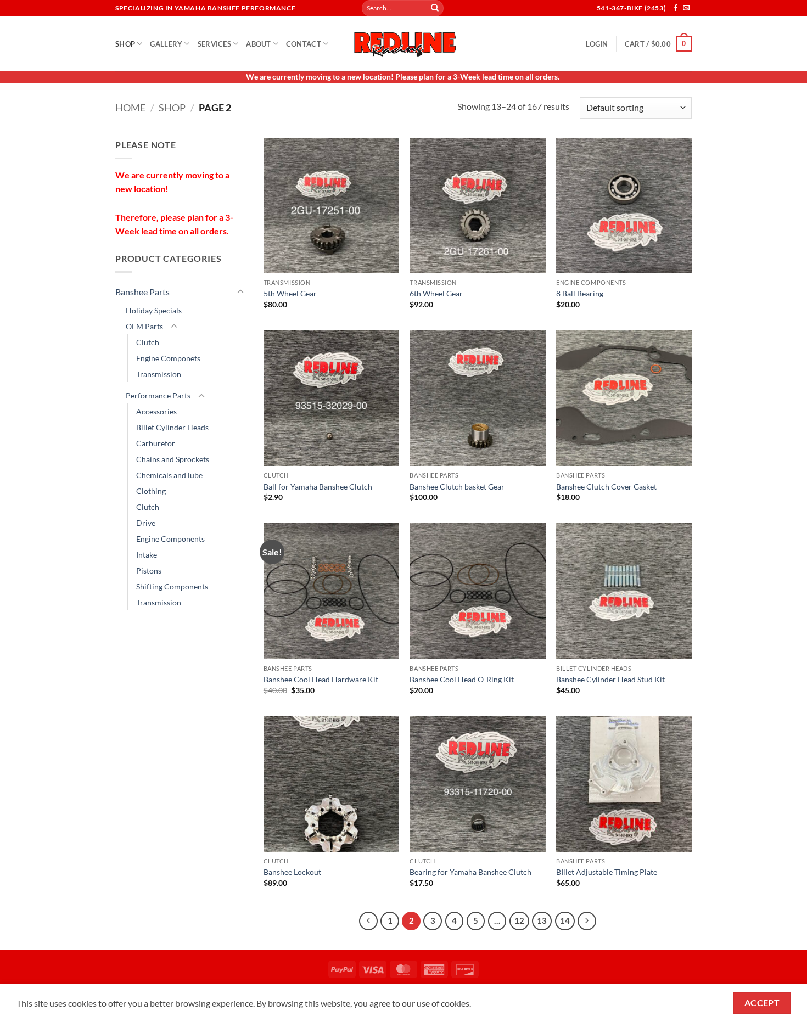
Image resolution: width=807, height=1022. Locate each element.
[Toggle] (240, 292)
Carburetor (155, 443)
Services (214, 44)
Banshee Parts (142, 292)
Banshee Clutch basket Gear (457, 486)
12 (519, 920)
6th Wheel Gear (436, 293)
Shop (125, 44)
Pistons (148, 570)
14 (565, 920)
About (258, 44)
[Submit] (435, 8)
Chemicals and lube (169, 475)
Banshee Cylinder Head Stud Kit (610, 679)
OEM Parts (144, 326)
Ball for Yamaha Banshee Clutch (318, 486)
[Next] (587, 921)
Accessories (156, 411)
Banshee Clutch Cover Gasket (606, 486)
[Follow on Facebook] (675, 8)
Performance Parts (158, 395)
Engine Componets (168, 358)
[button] (597, 44)
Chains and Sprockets (172, 459)
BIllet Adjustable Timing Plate (606, 872)
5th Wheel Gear (290, 293)
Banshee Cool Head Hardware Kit (321, 679)
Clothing (151, 491)
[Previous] (368, 921)
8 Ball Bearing (579, 293)
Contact (303, 44)
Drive (145, 522)
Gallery (166, 44)
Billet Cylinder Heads (172, 427)
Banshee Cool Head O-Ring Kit (462, 679)
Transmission (158, 374)
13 (542, 920)
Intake (146, 554)
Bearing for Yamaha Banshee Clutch (470, 872)
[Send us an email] (686, 8)
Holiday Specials (154, 310)
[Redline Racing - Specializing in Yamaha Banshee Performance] (403, 44)
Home (130, 108)
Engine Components (170, 538)
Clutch (147, 342)
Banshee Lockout (292, 872)
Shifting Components (172, 586)
